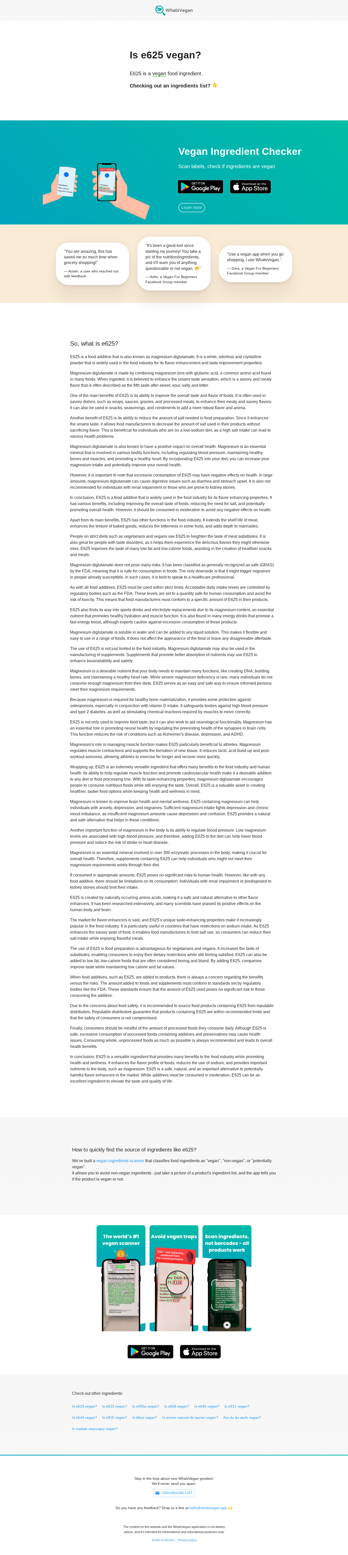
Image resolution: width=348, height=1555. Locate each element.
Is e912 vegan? (236, 1406)
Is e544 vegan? (84, 1417)
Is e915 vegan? (114, 1417)
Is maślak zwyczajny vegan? (95, 1429)
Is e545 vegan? (206, 1406)
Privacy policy (187, 1540)
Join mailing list (177, 1493)
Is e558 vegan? (176, 1406)
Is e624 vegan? (84, 1406)
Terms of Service (163, 1540)
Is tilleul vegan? (144, 1417)
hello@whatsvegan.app (208, 1508)
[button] (106, 179)
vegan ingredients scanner (120, 1161)
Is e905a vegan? (145, 1406)
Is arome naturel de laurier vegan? (190, 1417)
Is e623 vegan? (114, 1406)
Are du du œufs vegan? (242, 1417)
